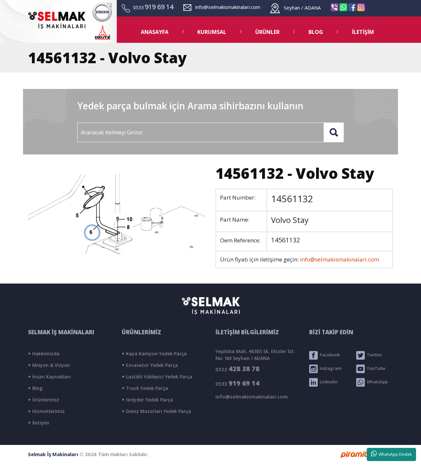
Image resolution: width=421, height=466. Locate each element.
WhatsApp (376, 382)
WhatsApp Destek (394, 454)
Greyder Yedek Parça (147, 400)
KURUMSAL (211, 32)
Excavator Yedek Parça (150, 365)
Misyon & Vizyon (49, 365)
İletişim (38, 423)
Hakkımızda (44, 353)
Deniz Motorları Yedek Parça (156, 411)
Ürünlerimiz (43, 400)
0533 (237, 383)
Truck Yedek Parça (145, 388)
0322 (237, 368)
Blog (35, 388)
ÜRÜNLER (267, 32)
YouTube (375, 368)
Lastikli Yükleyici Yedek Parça (157, 376)
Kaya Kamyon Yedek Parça (154, 353)
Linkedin (328, 382)
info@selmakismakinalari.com (225, 7)
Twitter (374, 355)
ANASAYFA (154, 32)
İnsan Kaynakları (49, 376)
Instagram (329, 368)
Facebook (329, 355)
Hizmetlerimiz (46, 411)
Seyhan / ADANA (300, 7)
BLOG (316, 32)
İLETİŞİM (363, 32)
